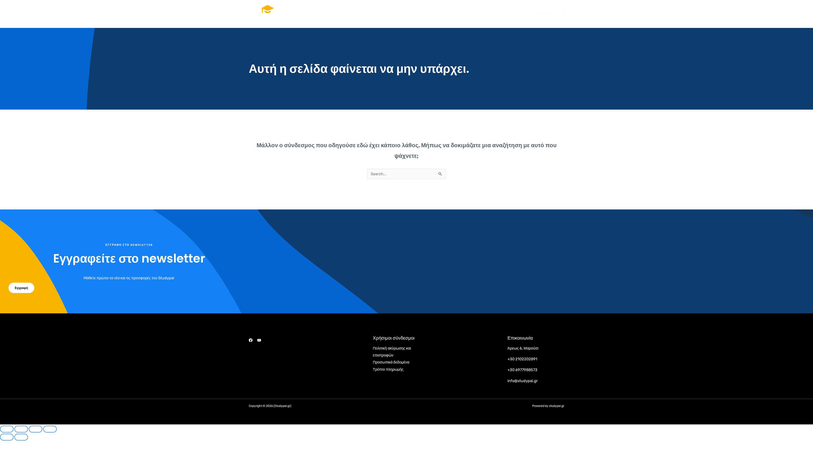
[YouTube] (259, 340)
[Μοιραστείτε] (35, 429)
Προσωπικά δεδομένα (391, 362)
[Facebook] (251, 340)
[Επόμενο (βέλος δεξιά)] (21, 437)
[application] (416, 14)
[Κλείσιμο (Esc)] (50, 429)
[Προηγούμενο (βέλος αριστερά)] (7, 437)
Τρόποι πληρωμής (388, 369)
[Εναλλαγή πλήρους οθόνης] (21, 429)
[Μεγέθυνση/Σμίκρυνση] (7, 429)
